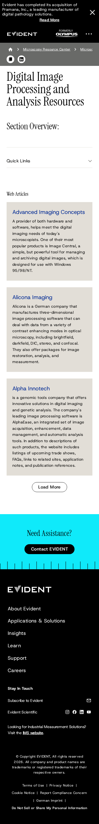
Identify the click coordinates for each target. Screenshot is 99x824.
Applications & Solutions (36, 621)
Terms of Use (33, 785)
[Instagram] (67, 713)
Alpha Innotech (31, 388)
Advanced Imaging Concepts (48, 212)
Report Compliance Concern (63, 793)
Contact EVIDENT (49, 549)
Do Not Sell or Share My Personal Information (49, 808)
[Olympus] (67, 35)
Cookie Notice (23, 793)
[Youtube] (88, 713)
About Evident (24, 608)
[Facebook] (74, 713)
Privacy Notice (62, 785)
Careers (17, 670)
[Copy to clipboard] (10, 59)
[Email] (88, 701)
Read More (50, 19)
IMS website (33, 732)
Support (17, 658)
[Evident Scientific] (22, 34)
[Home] (10, 49)
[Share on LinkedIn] (21, 59)
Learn (14, 645)
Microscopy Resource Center (46, 49)
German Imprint (49, 800)
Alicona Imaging (32, 297)
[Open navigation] (90, 34)
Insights (17, 633)
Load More (49, 487)
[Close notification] (92, 12)
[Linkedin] (81, 713)
